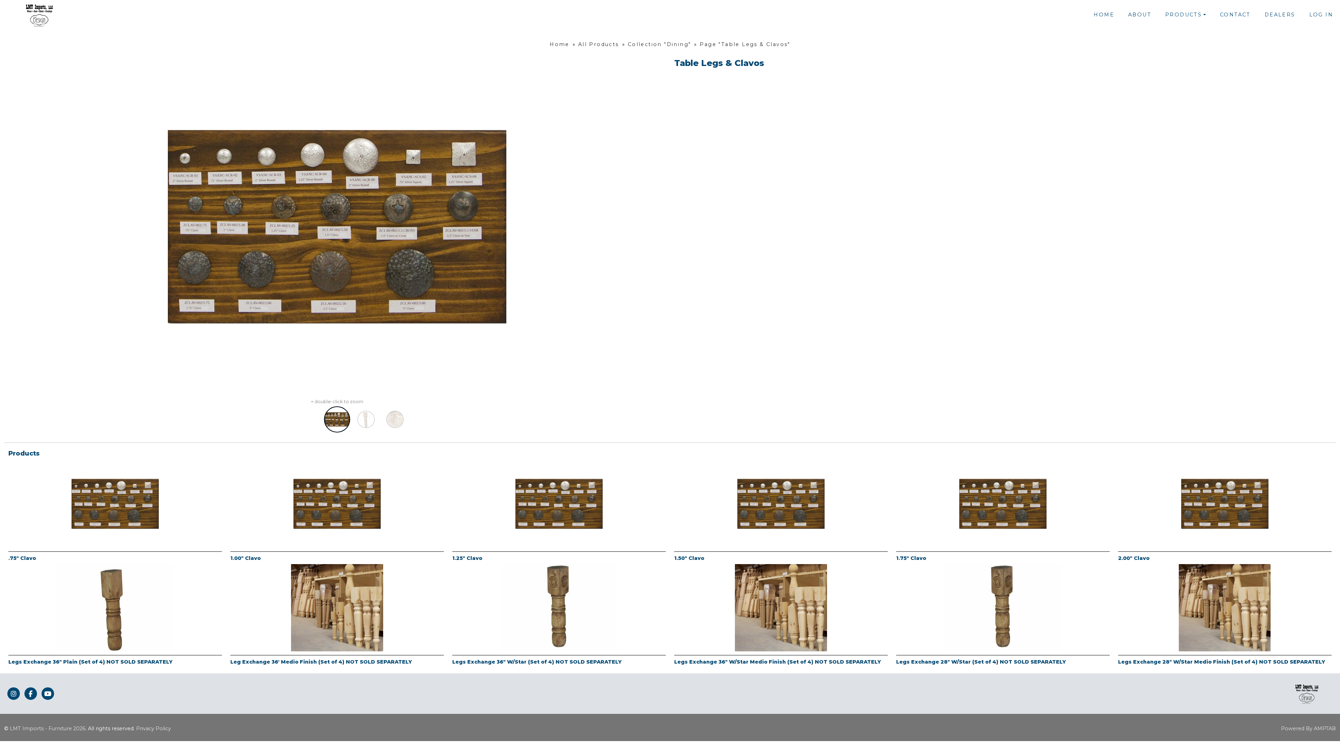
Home (1104, 15)
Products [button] (1183, 15)
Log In (1321, 15)
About (1139, 15)
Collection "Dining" (659, 44)
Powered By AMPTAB (1308, 728)
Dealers (1280, 15)
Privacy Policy (153, 728)
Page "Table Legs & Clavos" (745, 44)
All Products (598, 44)
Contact (1235, 15)
